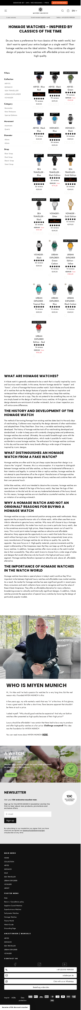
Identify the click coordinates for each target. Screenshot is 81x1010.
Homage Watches (10, 917)
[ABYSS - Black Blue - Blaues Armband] (34, 142)
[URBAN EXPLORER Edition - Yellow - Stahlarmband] (65, 277)
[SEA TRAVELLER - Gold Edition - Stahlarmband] (65, 193)
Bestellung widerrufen (41, 987)
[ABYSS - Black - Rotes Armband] (58, 104)
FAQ (5, 898)
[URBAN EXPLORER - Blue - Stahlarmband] (50, 315)
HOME (6, 858)
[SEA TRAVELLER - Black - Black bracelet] (39, 233)
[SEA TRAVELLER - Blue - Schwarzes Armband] (39, 193)
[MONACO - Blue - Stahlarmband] (50, 148)
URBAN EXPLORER (10, 880)
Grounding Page (10, 928)
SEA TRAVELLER (10, 877)
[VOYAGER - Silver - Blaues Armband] (52, 234)
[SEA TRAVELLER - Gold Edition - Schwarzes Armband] (68, 193)
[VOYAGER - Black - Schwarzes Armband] (34, 269)
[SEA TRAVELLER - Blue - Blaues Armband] (37, 193)
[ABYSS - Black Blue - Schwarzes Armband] (39, 142)
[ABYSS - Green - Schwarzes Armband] (71, 103)
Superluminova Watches (12, 909)
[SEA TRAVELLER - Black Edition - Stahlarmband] (50, 189)
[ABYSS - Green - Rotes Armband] (73, 103)
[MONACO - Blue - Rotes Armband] (58, 148)
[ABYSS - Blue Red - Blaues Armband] (37, 107)
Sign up (10, 820)
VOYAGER (8, 884)
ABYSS (6, 865)
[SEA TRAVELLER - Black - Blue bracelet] (37, 233)
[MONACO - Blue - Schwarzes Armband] (55, 148)
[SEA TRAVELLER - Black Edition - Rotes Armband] (55, 189)
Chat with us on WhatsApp (64, 981)
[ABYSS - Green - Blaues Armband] (68, 103)
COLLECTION (9, 861)
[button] (39, 98)
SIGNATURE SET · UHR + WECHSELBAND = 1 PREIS (31, 3)
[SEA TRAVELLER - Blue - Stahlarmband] (34, 193)
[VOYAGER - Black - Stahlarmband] (37, 269)
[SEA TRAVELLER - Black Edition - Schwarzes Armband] (52, 189)
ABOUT (6, 888)
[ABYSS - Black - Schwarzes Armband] (55, 104)
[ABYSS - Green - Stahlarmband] (65, 103)
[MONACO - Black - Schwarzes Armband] (65, 142)
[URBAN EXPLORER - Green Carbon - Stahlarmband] (50, 275)
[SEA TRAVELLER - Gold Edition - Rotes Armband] (71, 193)
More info (10, 775)
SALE (6, 873)
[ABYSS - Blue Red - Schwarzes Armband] (39, 107)
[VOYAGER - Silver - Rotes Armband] (58, 234)
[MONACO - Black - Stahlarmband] (68, 142)
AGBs (13, 997)
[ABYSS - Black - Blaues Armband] (52, 104)
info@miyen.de (68, 975)
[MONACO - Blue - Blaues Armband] (52, 148)
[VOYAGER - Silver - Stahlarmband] (50, 234)
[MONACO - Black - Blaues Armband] (71, 142)
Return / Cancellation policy (14, 902)
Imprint (6, 997)
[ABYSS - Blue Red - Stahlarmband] (34, 107)
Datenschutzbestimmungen (34, 830)
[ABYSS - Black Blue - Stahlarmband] (37, 142)
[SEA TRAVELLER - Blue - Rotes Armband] (42, 193)
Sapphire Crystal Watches (13, 905)
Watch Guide (9, 924)
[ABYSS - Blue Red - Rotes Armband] (42, 107)
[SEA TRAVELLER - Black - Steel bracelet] (34, 233)
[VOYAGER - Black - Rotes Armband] (42, 269)
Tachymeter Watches (11, 913)
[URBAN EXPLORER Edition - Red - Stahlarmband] (34, 356)
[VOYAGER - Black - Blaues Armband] (39, 269)
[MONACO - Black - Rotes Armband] (73, 142)
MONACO (8, 869)
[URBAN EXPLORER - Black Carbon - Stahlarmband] (65, 315)
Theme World (9, 921)
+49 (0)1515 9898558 (65, 969)
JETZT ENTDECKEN (59, 3)
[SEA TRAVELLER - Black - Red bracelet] (42, 233)
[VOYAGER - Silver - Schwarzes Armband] (55, 234)
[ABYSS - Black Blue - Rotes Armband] (42, 142)
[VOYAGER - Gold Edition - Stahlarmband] (65, 228)
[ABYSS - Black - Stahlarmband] (50, 104)
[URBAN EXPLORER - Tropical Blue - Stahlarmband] (34, 315)
